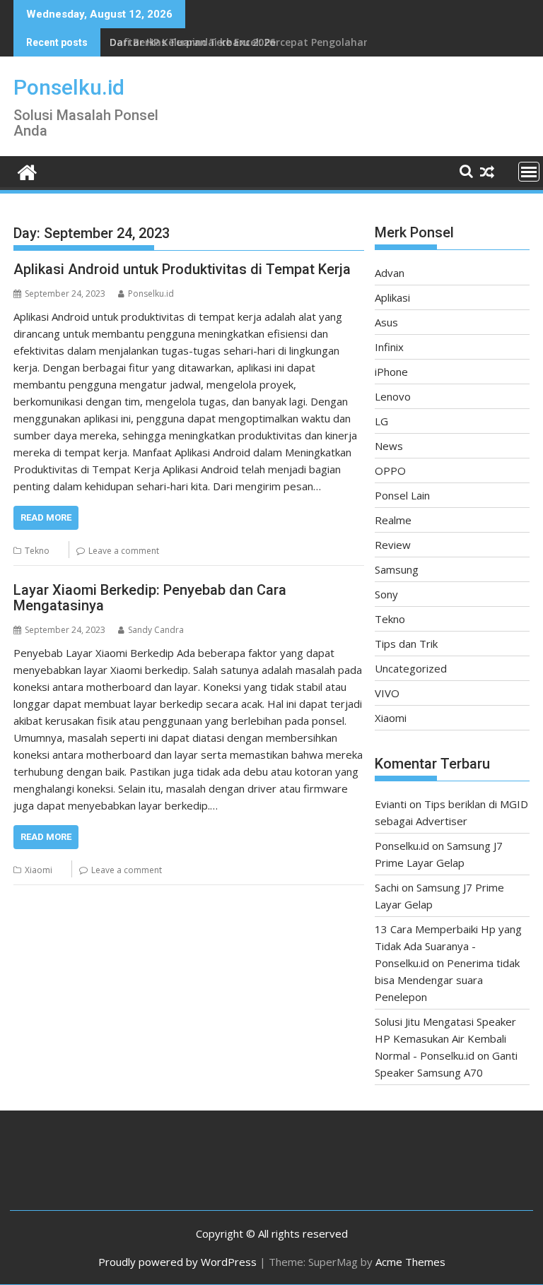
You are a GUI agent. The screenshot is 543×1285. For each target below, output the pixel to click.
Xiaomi (38, 870)
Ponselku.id (68, 87)
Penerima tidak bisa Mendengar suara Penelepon (447, 980)
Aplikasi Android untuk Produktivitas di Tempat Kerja (182, 269)
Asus (386, 322)
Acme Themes (410, 1262)
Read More (46, 517)
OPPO (390, 470)
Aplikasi (392, 297)
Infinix (389, 347)
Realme (393, 520)
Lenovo (393, 396)
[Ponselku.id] (27, 171)
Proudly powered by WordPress (177, 1262)
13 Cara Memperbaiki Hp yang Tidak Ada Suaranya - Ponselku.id (448, 946)
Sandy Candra (156, 630)
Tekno (37, 551)
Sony (386, 594)
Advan (389, 273)
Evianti (391, 804)
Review (393, 545)
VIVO (387, 693)
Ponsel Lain (402, 495)
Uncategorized (411, 668)
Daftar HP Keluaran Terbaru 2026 (192, 42)
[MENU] (528, 172)
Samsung (397, 569)
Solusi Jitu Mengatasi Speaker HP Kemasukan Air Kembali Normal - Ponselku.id (445, 1038)
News (389, 446)
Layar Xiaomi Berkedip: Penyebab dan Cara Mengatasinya (149, 597)
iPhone (391, 372)
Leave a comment (123, 551)
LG (381, 421)
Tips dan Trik (406, 643)
